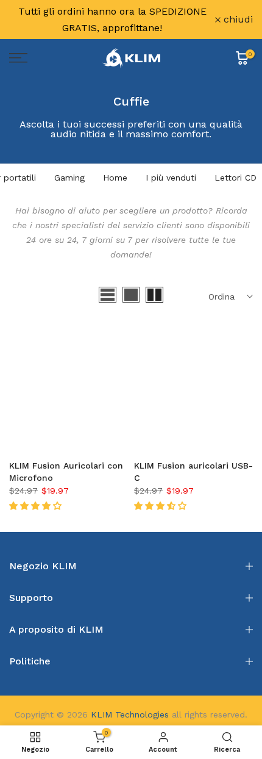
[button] (37, 506)
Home (115, 177)
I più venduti (171, 177)
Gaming (69, 177)
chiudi (237, 19)
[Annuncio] (112, 19)
